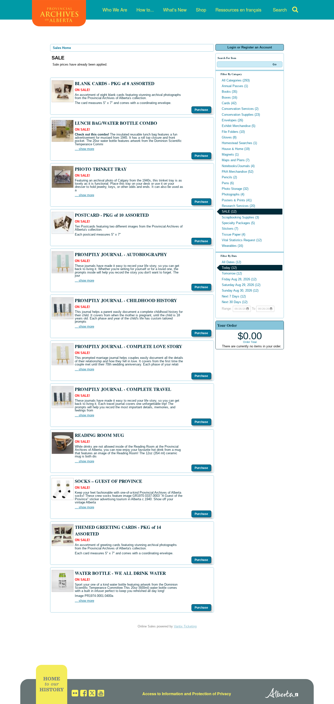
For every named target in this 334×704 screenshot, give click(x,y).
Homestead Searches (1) (239, 143)
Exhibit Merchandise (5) (238, 126)
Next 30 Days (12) (234, 302)
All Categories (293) (236, 80)
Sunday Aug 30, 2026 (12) (240, 290)
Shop (201, 9)
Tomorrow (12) (232, 273)
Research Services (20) (238, 206)
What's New (175, 9)
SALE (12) (229, 211)
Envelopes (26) (232, 120)
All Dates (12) (231, 262)
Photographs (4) (233, 194)
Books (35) (229, 91)
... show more (84, 149)
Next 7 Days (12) (234, 296)
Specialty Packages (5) (238, 223)
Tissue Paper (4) (233, 234)
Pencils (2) (229, 177)
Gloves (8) (229, 137)
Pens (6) (228, 183)
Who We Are (114, 9)
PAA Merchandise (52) (237, 171)
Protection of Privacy (211, 693)
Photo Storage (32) (235, 189)
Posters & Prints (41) (237, 200)
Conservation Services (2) (240, 109)
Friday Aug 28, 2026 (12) (239, 279)
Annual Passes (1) (235, 86)
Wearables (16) (232, 246)
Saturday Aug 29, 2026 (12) (241, 285)
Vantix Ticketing (185, 626)
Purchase (201, 110)
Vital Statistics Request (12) (242, 240)
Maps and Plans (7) (235, 160)
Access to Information (162, 693)
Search (280, 9)
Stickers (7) (230, 228)
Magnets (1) (230, 154)
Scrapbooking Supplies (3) (240, 217)
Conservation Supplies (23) (241, 114)
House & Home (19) (236, 149)
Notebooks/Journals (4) (238, 166)
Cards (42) (229, 103)
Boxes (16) (229, 97)
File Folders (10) (233, 132)
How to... (145, 9)
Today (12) (229, 268)
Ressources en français (238, 9)
